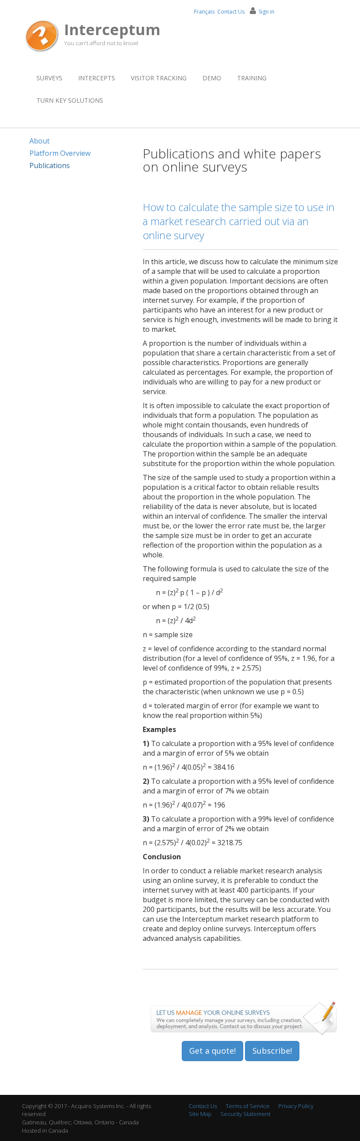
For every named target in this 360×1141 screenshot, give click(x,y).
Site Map (200, 1114)
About (39, 141)
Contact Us (231, 11)
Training (251, 78)
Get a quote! (212, 1050)
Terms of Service (248, 1106)
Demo (211, 78)
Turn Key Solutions (69, 100)
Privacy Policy (295, 1106)
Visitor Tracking (159, 78)
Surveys (49, 78)
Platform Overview (59, 153)
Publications (49, 165)
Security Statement (245, 1114)
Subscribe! (272, 1050)
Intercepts (96, 78)
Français (204, 11)
